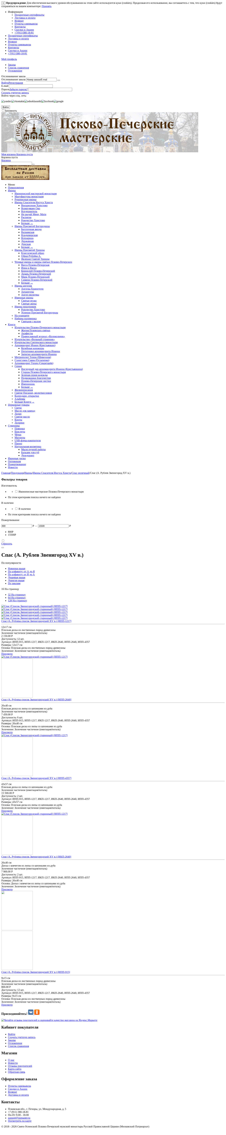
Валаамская (27, 232)
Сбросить (6, 543)
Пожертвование (17, 464)
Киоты (18, 419)
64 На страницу (17, 597)
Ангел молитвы (30, 294)
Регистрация (16, 82)
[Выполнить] (58, 80)
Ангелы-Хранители (32, 288)
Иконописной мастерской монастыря (36, 193)
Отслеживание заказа (13, 79)
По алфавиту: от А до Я (21, 571)
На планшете (22, 315)
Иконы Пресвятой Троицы (30, 250)
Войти (5, 82)
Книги (11, 324)
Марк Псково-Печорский (35, 276)
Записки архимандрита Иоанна (39, 354)
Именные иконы (24, 297)
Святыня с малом (31, 321)
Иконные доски (17, 458)
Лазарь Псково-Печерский (36, 273)
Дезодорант (27, 455)
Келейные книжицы (32, 348)
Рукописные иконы (25, 199)
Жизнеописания (24, 390)
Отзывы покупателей (20, 1066)
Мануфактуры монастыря (29, 196)
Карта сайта (14, 1069)
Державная (27, 241)
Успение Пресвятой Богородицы (39, 312)
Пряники (20, 428)
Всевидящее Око (30, 208)
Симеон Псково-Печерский (36, 279)
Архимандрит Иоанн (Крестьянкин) (35, 345)
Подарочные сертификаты (29, 14)
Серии (18, 366)
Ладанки (19, 422)
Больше (27, 223)
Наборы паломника (26, 318)
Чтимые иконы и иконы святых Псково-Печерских (43, 262)
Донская (26, 244)
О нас (11, 1060)
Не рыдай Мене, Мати (33, 214)
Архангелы (27, 291)
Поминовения (16, 187)
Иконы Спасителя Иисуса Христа (34, 202)
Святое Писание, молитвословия (33, 393)
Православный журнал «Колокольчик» (43, 336)
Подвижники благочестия (36, 378)
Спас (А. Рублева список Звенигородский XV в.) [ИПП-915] (35, 972)
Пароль (5, 89)
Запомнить (11, 110)
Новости (13, 467)
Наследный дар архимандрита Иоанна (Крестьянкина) (52, 369)
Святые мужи (29, 300)
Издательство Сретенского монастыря (36, 342)
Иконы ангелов (23, 285)
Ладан (18, 413)
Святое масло (22, 416)
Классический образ (32, 253)
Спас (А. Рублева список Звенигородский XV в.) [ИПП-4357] (36, 778)
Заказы (12, 64)
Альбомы (20, 398)
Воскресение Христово (34, 205)
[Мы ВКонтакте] (31, 1013)
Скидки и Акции (24, 29)
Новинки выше (16, 568)
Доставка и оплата (25, 17)
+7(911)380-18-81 (24, 32)
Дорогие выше (16, 580)
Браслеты (20, 431)
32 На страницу (17, 594)
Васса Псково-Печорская (35, 265)
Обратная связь (16, 1072)
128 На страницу (17, 600)
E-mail (4, 85)
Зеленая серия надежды (34, 375)
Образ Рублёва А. (31, 256)
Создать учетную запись (15, 92)
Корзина (6, 160)
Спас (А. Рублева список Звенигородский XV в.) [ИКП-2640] (36, 856)
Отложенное (15, 70)
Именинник (28, 384)
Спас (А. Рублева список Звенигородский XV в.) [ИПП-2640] (36, 699)
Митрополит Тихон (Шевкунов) (33, 357)
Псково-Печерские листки (36, 381)
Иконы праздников (25, 306)
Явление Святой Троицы (35, 259)
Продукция (17, 473)
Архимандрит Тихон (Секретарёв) (34, 363)
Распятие (26, 217)
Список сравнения (18, 67)
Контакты (20, 26)
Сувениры (14, 425)
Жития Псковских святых (35, 330)
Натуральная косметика (28, 446)
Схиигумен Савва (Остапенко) (32, 360)
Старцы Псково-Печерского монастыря (43, 372)
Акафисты (27, 333)
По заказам (14, 583)
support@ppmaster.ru (19, 1117)
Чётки (18, 434)
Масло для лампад (25, 410)
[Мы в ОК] (37, 1013)
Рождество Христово (33, 220)
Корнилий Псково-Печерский (38, 270)
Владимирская (29, 235)
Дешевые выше (16, 577)
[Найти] (33, 164)
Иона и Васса (28, 268)
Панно (18, 443)
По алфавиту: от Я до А (21, 574)
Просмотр (7, 653)
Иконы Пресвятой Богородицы (32, 226)
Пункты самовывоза (26, 23)
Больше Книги (24, 401)
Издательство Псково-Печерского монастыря (40, 327)
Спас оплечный (80, 473)
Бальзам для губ (30, 452)
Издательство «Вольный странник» (35, 339)
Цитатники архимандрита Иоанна (40, 351)
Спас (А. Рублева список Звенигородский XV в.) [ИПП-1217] (36, 621)
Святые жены (29, 303)
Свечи (18, 407)
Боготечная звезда (31, 229)
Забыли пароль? (19, 89)
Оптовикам (14, 461)
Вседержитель (29, 211)
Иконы (12, 190)
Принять (46, 6)
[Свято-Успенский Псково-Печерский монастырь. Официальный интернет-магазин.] (99, 151)
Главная (5, 473)
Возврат (19, 20)
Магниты (20, 437)
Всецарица (27, 238)
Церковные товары (18, 404)
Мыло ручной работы (33, 449)
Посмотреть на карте (19, 1120)
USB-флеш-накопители (28, 440)
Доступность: (9, 639)
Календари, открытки (27, 395)
